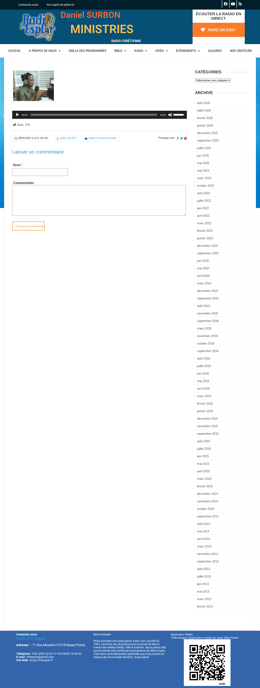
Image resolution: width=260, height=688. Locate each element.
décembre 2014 (207, 493)
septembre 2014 (208, 516)
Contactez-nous (28, 4)
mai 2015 (203, 463)
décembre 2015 (207, 418)
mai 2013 (203, 591)
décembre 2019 (207, 291)
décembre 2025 (207, 133)
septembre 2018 (208, 321)
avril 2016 (203, 388)
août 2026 (203, 103)
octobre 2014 (205, 508)
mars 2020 (204, 283)
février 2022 (205, 230)
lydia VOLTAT (68, 138)
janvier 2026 (205, 125)
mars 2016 (204, 396)
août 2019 (203, 306)
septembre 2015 (208, 433)
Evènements (186, 51)
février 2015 (205, 486)
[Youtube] (232, 4)
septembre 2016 (208, 351)
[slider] (179, 114)
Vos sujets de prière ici (60, 4)
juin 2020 (203, 260)
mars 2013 (204, 599)
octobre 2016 (205, 343)
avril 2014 (203, 539)
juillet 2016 (204, 366)
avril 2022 (203, 215)
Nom (17, 165)
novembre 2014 (207, 501)
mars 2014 (204, 546)
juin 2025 (203, 155)
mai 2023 (203, 170)
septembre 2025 (208, 140)
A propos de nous (43, 51)
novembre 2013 (207, 554)
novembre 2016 (207, 336)
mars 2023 (204, 178)
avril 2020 (203, 275)
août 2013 (203, 569)
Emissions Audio (106, 138)
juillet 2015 (204, 448)
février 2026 (205, 118)
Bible (118, 51)
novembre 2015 (207, 426)
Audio (138, 51)
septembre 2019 (208, 298)
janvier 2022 (205, 238)
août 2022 (203, 193)
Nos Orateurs (241, 51)
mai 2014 (203, 531)
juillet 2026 (204, 110)
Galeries (215, 51)
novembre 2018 (207, 313)
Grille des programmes (87, 51)
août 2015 (203, 441)
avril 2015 (203, 471)
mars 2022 (204, 223)
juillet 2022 (204, 200)
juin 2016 (203, 373)
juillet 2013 (204, 576)
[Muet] (170, 115)
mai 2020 (203, 268)
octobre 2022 (205, 185)
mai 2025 (203, 163)
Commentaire (23, 183)
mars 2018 (204, 328)
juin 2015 (203, 456)
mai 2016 (203, 381)
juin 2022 (203, 208)
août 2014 (203, 523)
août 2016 (203, 358)
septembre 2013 (208, 561)
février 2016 (205, 403)
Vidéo (159, 51)
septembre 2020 (208, 253)
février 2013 (205, 606)
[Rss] (240, 4)
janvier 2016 (205, 411)
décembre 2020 (207, 245)
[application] (99, 115)
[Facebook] (225, 4)
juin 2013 (203, 584)
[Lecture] (17, 115)
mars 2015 (204, 478)
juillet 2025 (204, 148)
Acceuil (14, 51)
